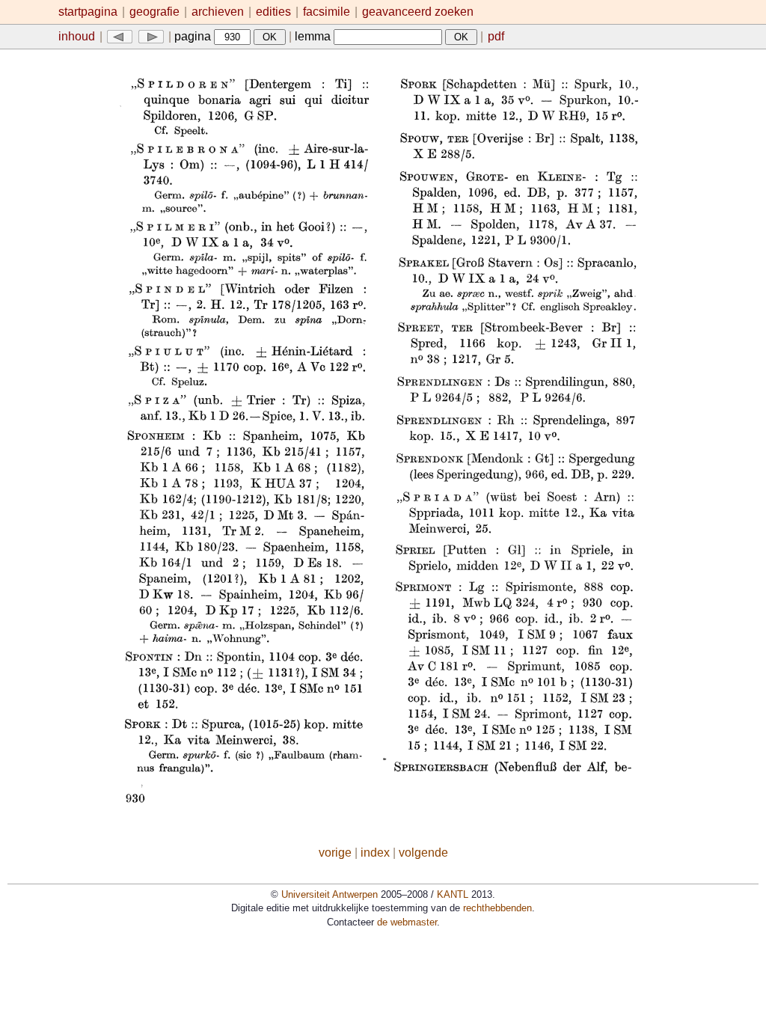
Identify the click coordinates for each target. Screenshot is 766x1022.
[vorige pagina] (119, 36)
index (375, 852)
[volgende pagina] (151, 36)
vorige (335, 852)
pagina (194, 36)
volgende (423, 852)
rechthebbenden (497, 908)
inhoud (76, 36)
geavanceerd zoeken (418, 11)
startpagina (87, 11)
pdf (496, 36)
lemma (314, 36)
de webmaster (407, 922)
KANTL (452, 894)
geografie (154, 11)
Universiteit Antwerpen (329, 894)
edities (273, 11)
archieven (218, 11)
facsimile (328, 11)
